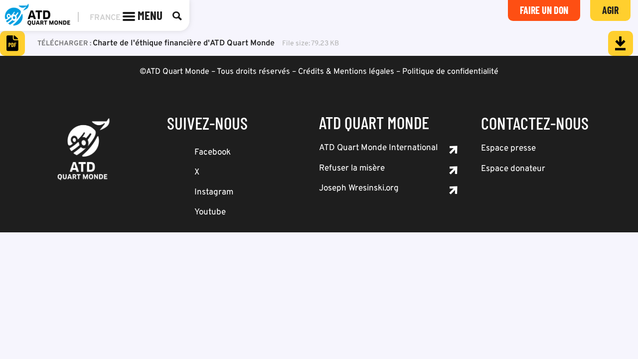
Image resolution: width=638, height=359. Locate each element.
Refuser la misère (352, 168)
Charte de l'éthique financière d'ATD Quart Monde (184, 43)
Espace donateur (513, 169)
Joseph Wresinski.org (359, 188)
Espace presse (508, 148)
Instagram (213, 192)
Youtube (210, 212)
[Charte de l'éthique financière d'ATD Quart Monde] (620, 43)
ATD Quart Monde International (378, 148)
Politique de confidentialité (450, 72)
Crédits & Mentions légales (346, 72)
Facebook (212, 152)
